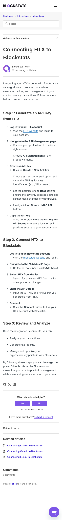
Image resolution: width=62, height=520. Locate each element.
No (39, 403)
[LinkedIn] (14, 384)
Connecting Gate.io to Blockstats (25, 451)
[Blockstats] (14, 6)
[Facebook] (4, 384)
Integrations (23, 16)
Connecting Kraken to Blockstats (25, 445)
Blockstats (8, 16)
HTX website (30, 130)
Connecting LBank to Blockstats (24, 456)
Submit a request (43, 417)
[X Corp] (9, 384)
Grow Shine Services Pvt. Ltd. (30, 500)
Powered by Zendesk (48, 517)
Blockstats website (34, 257)
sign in (13, 484)
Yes (22, 403)
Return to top (10, 428)
